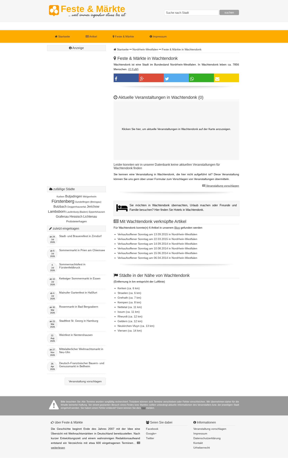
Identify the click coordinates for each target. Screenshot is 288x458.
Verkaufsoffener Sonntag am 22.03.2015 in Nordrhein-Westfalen (157, 239)
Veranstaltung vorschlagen (222, 185)
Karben (60, 196)
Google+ (151, 433)
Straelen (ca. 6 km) (129, 292)
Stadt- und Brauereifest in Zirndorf (80, 236)
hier (143, 408)
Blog (177, 227)
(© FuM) (133, 69)
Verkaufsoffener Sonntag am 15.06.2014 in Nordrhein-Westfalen (157, 253)
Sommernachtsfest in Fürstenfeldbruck (72, 266)
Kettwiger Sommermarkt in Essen (80, 278)
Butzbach (60, 206)
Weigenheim (89, 196)
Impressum (159, 36)
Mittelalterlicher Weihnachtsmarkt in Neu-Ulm (81, 350)
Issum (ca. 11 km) (129, 311)
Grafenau (62, 216)
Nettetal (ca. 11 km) (130, 307)
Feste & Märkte (93, 11)
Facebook (152, 428)
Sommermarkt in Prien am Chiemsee (82, 250)
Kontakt (198, 442)
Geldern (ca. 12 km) (130, 321)
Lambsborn (57, 212)
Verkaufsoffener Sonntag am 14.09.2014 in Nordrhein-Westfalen (157, 243)
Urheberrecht (201, 447)
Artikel (93, 36)
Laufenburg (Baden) (77, 212)
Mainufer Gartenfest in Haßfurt (78, 292)
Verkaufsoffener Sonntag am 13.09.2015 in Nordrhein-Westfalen (157, 234)
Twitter (150, 438)
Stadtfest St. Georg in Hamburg (78, 320)
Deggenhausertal (76, 206)
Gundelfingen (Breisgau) (88, 202)
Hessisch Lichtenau (83, 216)
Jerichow (93, 206)
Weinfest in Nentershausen (76, 334)
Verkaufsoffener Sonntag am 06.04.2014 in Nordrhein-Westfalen (157, 257)
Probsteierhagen (76, 221)
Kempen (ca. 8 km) (129, 302)
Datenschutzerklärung (207, 438)
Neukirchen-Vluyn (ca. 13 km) (136, 325)
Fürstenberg (63, 201)
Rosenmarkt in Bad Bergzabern (78, 306)
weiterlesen (58, 447)
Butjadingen (73, 196)
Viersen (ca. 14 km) (130, 330)
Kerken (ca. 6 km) (129, 288)
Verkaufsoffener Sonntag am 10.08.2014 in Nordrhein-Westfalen (157, 248)
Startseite (63, 36)
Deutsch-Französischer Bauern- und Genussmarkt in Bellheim (81, 365)
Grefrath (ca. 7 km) (129, 297)
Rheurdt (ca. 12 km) (130, 316)
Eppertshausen (97, 212)
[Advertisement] (76, 111)
